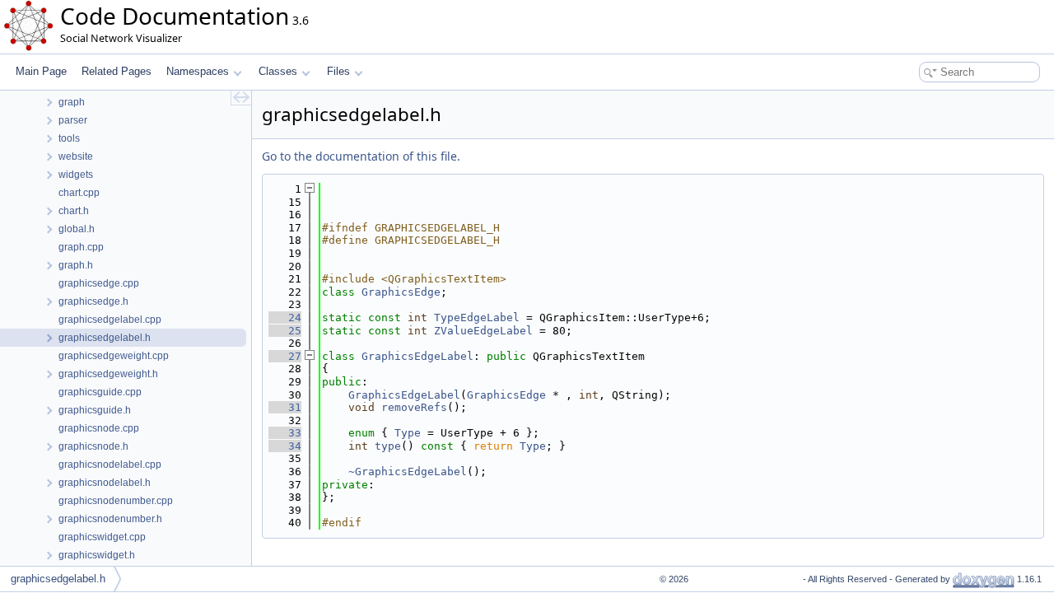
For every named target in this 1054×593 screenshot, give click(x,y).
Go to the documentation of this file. (361, 156)
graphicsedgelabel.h (58, 578)
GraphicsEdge (401, 292)
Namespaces (197, 71)
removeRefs (414, 407)
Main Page (41, 71)
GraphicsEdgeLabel (417, 356)
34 (284, 446)
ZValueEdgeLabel (483, 331)
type (388, 446)
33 (284, 433)
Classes (278, 71)
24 (284, 317)
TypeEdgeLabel (477, 317)
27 (284, 356)
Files (338, 71)
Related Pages (117, 71)
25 (284, 331)
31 (284, 407)
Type (407, 433)
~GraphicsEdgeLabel (407, 471)
